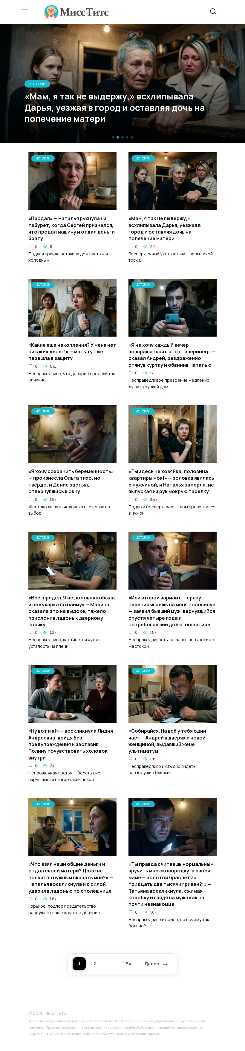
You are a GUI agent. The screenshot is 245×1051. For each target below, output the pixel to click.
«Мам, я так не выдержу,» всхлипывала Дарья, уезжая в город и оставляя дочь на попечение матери (164, 228)
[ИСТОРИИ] (72, 206)
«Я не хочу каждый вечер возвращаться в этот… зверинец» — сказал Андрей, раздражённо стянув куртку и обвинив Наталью (172, 354)
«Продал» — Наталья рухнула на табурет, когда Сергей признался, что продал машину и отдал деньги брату (71, 228)
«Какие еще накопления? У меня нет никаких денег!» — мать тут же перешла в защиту (72, 351)
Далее (151, 964)
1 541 (128, 964)
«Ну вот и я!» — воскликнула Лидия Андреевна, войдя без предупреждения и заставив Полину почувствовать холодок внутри (70, 744)
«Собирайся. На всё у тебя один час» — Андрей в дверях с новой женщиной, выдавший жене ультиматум (167, 741)
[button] (113, 137)
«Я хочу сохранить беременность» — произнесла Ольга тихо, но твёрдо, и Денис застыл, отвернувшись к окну (71, 481)
